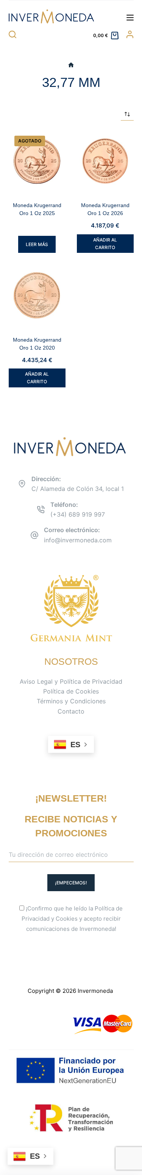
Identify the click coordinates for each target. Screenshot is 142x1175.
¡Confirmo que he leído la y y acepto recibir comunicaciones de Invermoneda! (72, 918)
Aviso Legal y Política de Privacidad (71, 681)
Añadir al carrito (105, 243)
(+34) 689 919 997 (77, 514)
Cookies (67, 918)
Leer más (37, 244)
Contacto (71, 711)
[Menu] (130, 17)
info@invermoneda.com (78, 540)
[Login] (130, 34)
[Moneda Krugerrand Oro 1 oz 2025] (37, 161)
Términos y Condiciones (71, 701)
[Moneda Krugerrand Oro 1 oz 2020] (37, 295)
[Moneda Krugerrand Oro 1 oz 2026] (105, 161)
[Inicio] (71, 65)
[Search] (12, 34)
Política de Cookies (71, 691)
